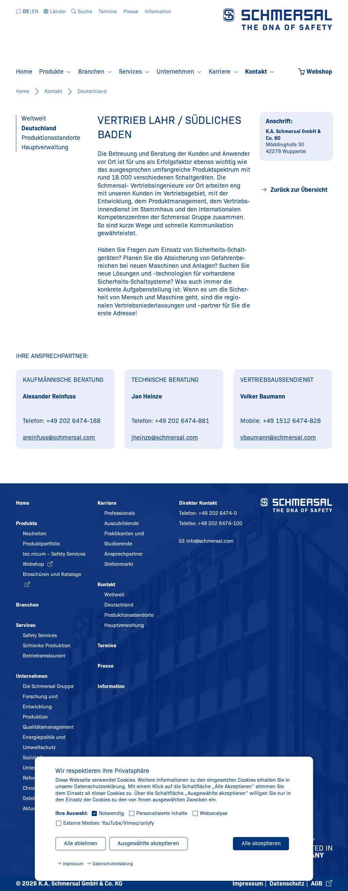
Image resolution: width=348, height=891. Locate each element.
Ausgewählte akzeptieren (148, 843)
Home (22, 91)
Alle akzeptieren (261, 843)
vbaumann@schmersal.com (278, 437)
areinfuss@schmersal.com (59, 437)
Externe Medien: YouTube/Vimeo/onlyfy (108, 823)
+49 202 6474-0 (217, 513)
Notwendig (111, 813)
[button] (55, 11)
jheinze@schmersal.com (165, 437)
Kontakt (53, 91)
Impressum (73, 863)
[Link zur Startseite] (277, 19)
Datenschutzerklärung (112, 863)
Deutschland (92, 91)
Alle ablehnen (80, 843)
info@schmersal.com (209, 541)
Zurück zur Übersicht (298, 189)
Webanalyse (213, 813)
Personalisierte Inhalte (161, 813)
